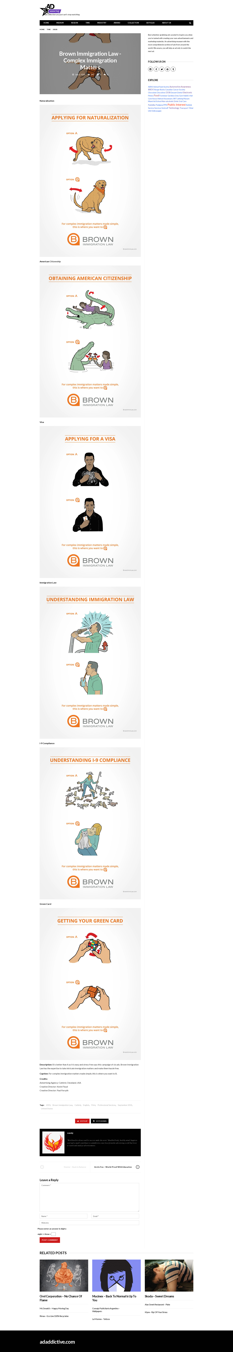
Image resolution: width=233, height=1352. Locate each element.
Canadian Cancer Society (175, 90)
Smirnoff (165, 108)
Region (74, 23)
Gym (181, 96)
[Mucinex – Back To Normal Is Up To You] (116, 1275)
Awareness (186, 86)
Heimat (160, 99)
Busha (162, 90)
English (86, 1105)
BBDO (151, 89)
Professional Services (107, 1105)
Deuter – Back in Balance (75, 1167)
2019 (48, 1105)
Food (156, 95)
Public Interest (177, 104)
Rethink (189, 105)
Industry (101, 23)
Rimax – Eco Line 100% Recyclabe (54, 1316)
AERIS (150, 87)
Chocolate (152, 92)
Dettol (179, 92)
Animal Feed (158, 87)
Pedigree (159, 105)
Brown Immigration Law (62, 1105)
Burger (157, 90)
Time (87, 23)
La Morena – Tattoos (101, 1319)
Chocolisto (161, 92)
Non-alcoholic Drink (170, 101)
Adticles (150, 23)
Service (151, 108)
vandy (70, 1133)
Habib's (186, 96)
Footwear (163, 96)
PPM (165, 105)
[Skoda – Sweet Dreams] (169, 1275)
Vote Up (83, 1121)
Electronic (187, 92)
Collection (133, 23)
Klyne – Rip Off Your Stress (156, 1312)
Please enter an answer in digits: (52, 1229)
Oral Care (182, 101)
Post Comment (50, 1240)
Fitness (151, 96)
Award (117, 23)
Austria (166, 87)
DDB (168, 92)
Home (46, 23)
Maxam (186, 99)
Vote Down (101, 1121)
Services (157, 108)
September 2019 (125, 1105)
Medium (60, 23)
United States (47, 1108)
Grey (177, 96)
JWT (175, 99)
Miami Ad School (155, 101)
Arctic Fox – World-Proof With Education (113, 1167)
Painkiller (152, 105)
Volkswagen (156, 111)
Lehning (180, 99)
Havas (154, 99)
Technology (174, 108)
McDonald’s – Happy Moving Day (54, 1308)
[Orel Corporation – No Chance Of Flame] (64, 1275)
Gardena (171, 96)
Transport (184, 108)
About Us (166, 23)
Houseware (168, 99)
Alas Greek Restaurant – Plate (157, 1304)
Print (93, 1105)
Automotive (174, 86)
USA (150, 111)
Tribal (191, 108)
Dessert (174, 92)
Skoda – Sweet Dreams (159, 1296)
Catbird (78, 1105)
